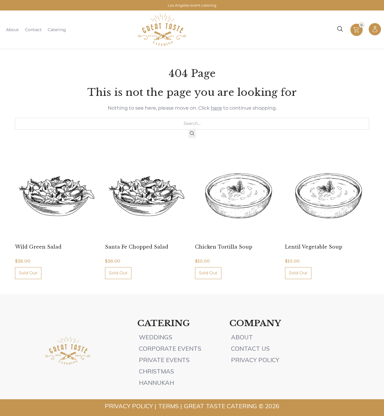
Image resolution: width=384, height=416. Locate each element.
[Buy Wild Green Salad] (57, 196)
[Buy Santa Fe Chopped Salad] (147, 196)
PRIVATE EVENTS (164, 360)
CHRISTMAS (156, 371)
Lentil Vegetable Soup (313, 247)
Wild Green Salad (38, 247)
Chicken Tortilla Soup (223, 247)
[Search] (192, 134)
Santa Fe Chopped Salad (136, 247)
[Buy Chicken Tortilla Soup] (237, 196)
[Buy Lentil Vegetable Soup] (327, 196)
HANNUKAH (156, 382)
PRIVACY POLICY (255, 360)
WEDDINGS (155, 337)
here (216, 108)
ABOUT (242, 337)
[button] (356, 34)
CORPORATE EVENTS (170, 348)
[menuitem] (12, 29)
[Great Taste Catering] (162, 29)
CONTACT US (250, 348)
